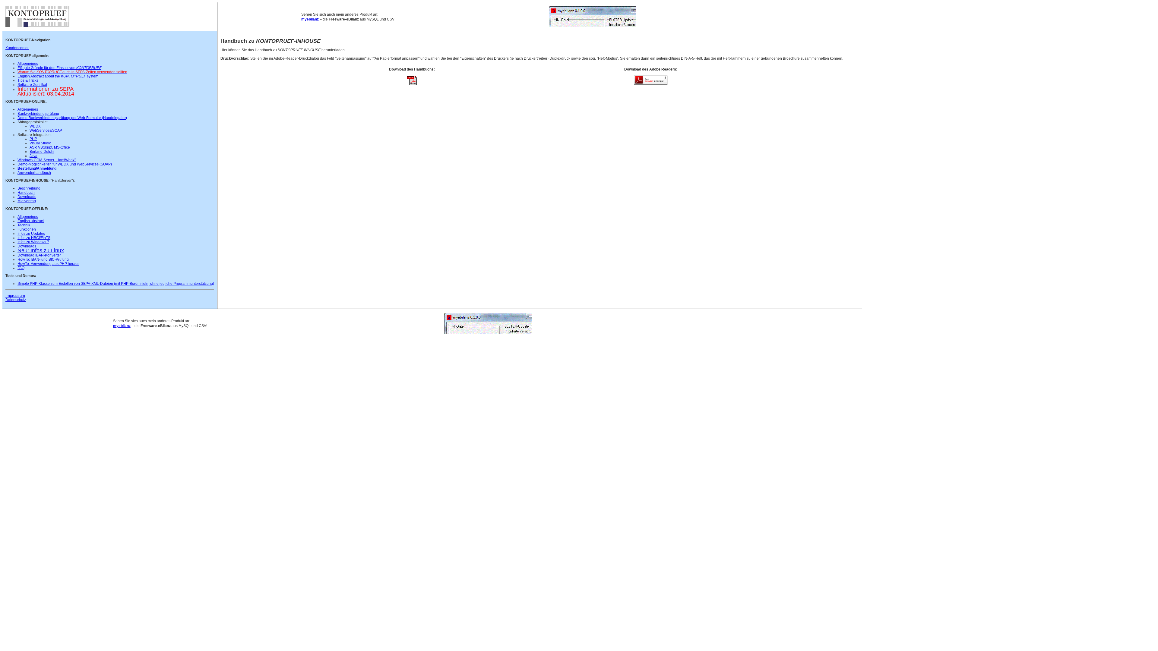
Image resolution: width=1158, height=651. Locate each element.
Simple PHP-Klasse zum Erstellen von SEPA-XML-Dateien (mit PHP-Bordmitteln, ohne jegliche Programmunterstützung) (115, 283)
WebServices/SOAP (46, 130)
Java (33, 156)
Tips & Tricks (27, 80)
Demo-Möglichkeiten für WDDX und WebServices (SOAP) (64, 164)
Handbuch (26, 192)
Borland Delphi (42, 151)
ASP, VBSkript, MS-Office (50, 147)
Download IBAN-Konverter (39, 255)
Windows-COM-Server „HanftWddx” (46, 160)
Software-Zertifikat (32, 85)
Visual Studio (40, 143)
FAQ (20, 268)
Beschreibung (28, 188)
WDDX (35, 126)
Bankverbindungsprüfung (38, 114)
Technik (23, 225)
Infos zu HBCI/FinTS (33, 238)
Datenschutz (15, 300)
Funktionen (26, 229)
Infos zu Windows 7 (33, 242)
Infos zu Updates (31, 233)
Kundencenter (17, 48)
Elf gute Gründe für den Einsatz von (59, 68)
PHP (33, 139)
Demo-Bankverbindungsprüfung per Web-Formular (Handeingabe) (72, 118)
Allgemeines (27, 63)
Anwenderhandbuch (34, 173)
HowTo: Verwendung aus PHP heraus (48, 264)
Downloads (26, 197)
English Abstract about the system (57, 76)
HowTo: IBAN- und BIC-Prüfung (43, 259)
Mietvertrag (26, 201)
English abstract (30, 221)
